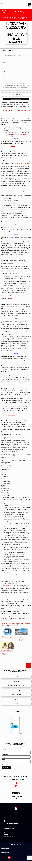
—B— (4, 57)
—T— (4, 80)
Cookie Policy (5, 848)
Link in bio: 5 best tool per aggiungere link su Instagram (17, 87)
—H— (4, 66)
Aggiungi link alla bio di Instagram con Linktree (14, 83)
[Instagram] (21, 12)
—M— (4, 71)
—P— (4, 74)
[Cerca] (28, 665)
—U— (4, 81)
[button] (29, 4)
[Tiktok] (23, 12)
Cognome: (5, 754)
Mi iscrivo (6, 767)
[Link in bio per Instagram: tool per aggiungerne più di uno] (21, 631)
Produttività (16, 99)
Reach (13, 146)
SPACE (6, 834)
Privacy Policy (5, 852)
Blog (5, 832)
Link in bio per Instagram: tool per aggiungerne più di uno (17, 85)
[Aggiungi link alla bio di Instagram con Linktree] (7, 631)
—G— (4, 64)
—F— (4, 62)
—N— (4, 73)
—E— (4, 60)
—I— (4, 67)
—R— (4, 76)
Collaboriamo (9, 837)
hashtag (5, 242)
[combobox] (13, 665)
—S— (4, 78)
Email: (3, 759)
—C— (4, 58)
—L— (4, 69)
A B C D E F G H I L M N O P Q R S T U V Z (12, 55)
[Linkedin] (18, 12)
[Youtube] (15, 12)
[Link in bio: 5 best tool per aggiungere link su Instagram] (7, 646)
